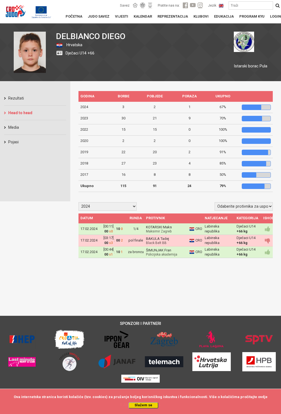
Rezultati (16, 98)
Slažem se (143, 405)
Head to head (20, 113)
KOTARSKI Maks (159, 227)
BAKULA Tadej (157, 239)
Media (13, 127)
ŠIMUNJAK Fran (158, 250)
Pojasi (13, 142)
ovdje (263, 397)
